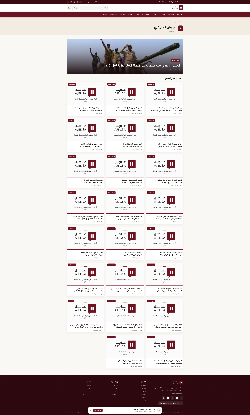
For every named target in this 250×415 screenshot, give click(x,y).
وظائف (137, 14)
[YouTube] (71, 2)
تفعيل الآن (97, 410)
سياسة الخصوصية (86, 394)
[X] (80, 2)
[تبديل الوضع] (69, 8)
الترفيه (130, 14)
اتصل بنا (89, 2)
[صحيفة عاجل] (177, 7)
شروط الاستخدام (71, 412)
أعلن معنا (88, 391)
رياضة (155, 14)
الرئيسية (179, 14)
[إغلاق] (90, 410)
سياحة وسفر (113, 14)
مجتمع (105, 14)
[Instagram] (74, 2)
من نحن (89, 385)
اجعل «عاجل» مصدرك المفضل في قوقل (170, 403)
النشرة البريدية (96, 2)
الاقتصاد (162, 14)
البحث (116, 391)
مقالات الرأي (115, 388)
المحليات (171, 14)
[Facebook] (77, 2)
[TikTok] (68, 2)
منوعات (123, 14)
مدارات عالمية (146, 14)
